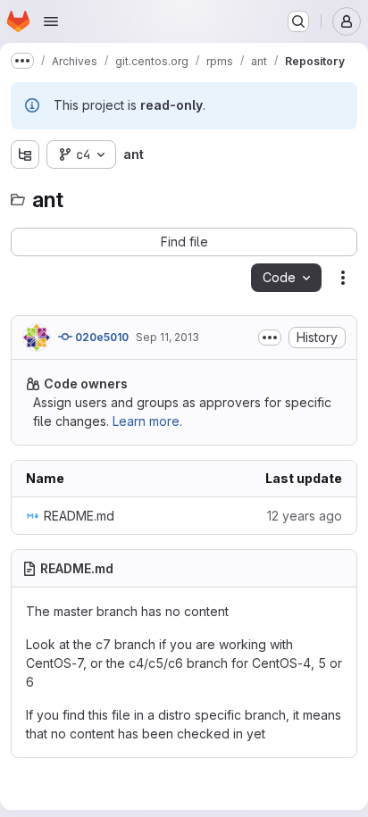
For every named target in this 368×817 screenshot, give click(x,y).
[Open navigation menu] (51, 21)
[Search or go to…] (298, 21)
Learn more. (147, 421)
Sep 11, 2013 (167, 337)
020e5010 (100, 337)
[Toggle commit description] (269, 337)
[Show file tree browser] (25, 154)
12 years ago (304, 515)
